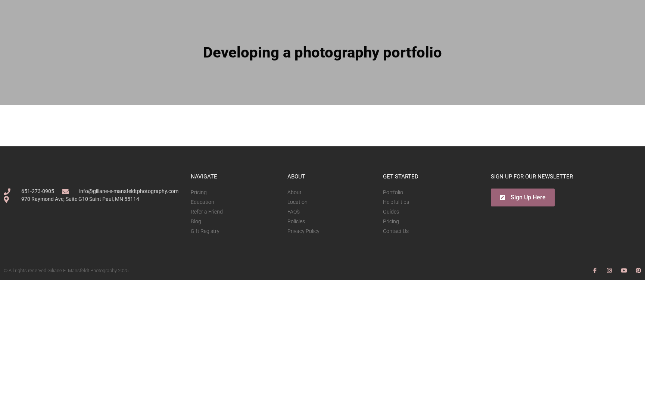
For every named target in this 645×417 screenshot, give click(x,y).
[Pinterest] (638, 270)
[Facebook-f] (595, 270)
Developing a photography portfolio (322, 52)
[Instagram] (609, 270)
